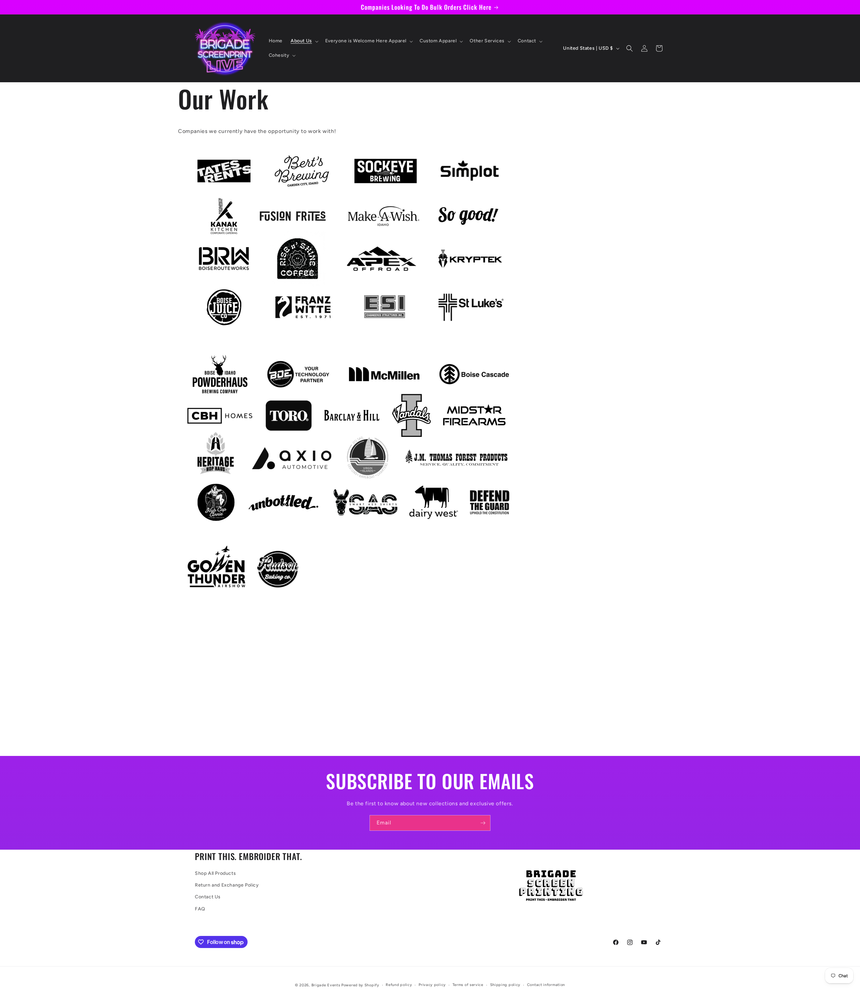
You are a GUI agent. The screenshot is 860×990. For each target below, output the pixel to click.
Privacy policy (432, 985)
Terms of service (468, 985)
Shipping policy (505, 985)
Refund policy (399, 985)
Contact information (546, 985)
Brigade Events (325, 985)
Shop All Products (215, 873)
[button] (304, 41)
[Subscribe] (482, 823)
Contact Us (208, 897)
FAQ (200, 909)
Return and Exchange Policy (227, 885)
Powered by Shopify (360, 985)
